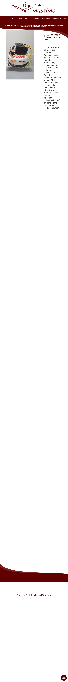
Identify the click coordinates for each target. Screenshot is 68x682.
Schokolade (35, 18)
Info (65, 18)
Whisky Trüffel (46, 18)
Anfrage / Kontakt (61, 21)
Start (14, 18)
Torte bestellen (64, 678)
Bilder (27, 18)
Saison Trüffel (57, 18)
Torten (21, 18)
